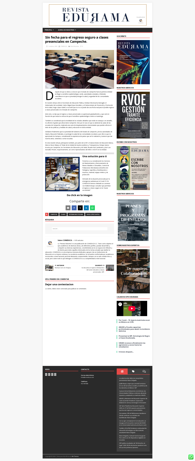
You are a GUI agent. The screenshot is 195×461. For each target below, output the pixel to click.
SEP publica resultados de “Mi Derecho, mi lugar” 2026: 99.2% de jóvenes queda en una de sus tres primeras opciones (132, 445)
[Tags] (133, 371)
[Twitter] (80, 207)
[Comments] (144, 371)
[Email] (68, 207)
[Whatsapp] (92, 207)
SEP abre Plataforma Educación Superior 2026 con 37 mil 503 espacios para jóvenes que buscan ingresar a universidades (132, 408)
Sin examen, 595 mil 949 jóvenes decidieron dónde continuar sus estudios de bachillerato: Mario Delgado (132, 415)
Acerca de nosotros (66, 30)
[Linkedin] (86, 207)
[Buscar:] (80, 228)
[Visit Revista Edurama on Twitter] (52, 375)
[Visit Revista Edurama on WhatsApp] (46, 375)
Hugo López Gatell (93, 214)
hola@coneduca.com (87, 377)
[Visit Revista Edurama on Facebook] (55, 375)
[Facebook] (74, 207)
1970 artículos (78, 240)
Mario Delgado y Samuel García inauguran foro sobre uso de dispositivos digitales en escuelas (132, 438)
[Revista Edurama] (97, 27)
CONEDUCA (63, 46)
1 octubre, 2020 (52, 46)
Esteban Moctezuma (76, 214)
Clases (63, 214)
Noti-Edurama (74, 46)
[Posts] (122, 371)
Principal (48, 30)
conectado (63, 289)
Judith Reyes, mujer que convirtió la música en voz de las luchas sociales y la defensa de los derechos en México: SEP (133, 386)
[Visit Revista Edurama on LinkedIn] (49, 375)
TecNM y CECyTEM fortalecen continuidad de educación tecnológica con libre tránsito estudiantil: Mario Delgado (133, 430)
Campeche (53, 214)
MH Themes (75, 456)
